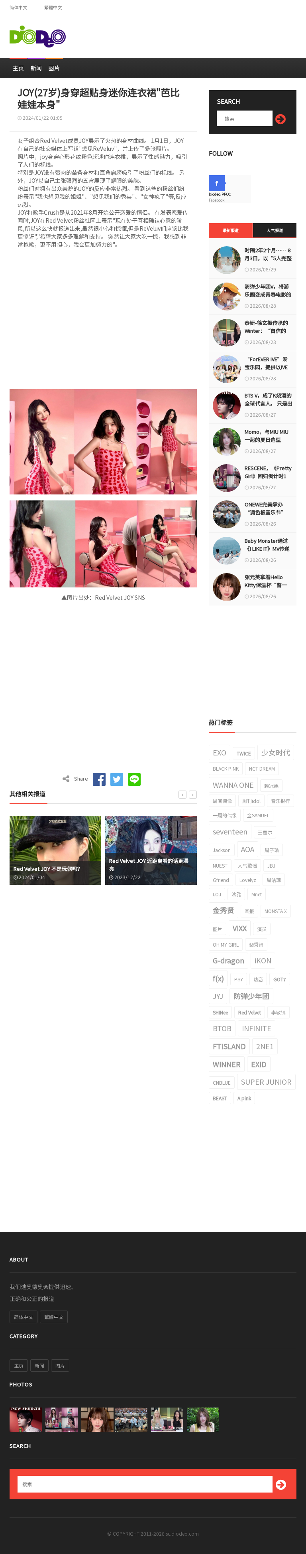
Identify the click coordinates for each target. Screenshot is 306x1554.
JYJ (218, 996)
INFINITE (256, 1028)
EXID (259, 1064)
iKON (263, 960)
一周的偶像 (225, 815)
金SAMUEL (258, 815)
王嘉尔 (265, 832)
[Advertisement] (203, 33)
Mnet (256, 894)
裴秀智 (256, 944)
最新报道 (231, 230)
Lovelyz (247, 879)
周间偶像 (222, 800)
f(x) (218, 978)
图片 (54, 68)
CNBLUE (222, 1082)
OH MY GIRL (226, 944)
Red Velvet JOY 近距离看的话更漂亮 (53, 864)
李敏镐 (278, 1012)
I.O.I (217, 894)
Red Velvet (249, 1012)
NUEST (220, 865)
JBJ (271, 865)
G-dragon (228, 960)
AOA (247, 849)
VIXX (240, 928)
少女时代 (275, 752)
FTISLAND (229, 1046)
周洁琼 (274, 879)
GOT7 (279, 979)
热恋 (258, 979)
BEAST (220, 1098)
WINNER (227, 1064)
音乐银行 (280, 800)
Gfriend (221, 879)
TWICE (244, 753)
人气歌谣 (247, 865)
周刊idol (251, 800)
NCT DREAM (262, 768)
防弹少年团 (251, 996)
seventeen (230, 831)
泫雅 (236, 894)
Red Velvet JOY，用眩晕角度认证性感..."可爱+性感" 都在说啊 (150, 864)
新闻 (36, 68)
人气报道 (275, 230)
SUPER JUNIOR (266, 1081)
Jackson (222, 849)
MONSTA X (276, 910)
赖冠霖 (271, 785)
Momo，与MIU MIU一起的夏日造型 (266, 435)
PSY (238, 979)
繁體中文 (53, 7)
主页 (18, 68)
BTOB (222, 1028)
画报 (249, 910)
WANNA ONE (233, 784)
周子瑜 (272, 849)
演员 (262, 928)
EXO (219, 752)
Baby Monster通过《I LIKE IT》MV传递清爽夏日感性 (267, 548)
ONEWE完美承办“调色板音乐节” (265, 508)
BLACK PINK (226, 768)
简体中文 (18, 7)
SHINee (220, 1012)
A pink (244, 1098)
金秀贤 (223, 910)
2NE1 (265, 1046)
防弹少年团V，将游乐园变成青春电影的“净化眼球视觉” (268, 294)
